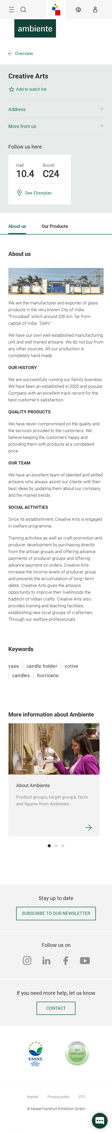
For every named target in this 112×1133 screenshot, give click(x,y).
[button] (56, 109)
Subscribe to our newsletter (56, 913)
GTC (81, 1097)
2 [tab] (56, 845)
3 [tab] (62, 845)
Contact (56, 1008)
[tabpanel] (53, 779)
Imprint (33, 1097)
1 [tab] (49, 845)
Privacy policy (58, 1097)
